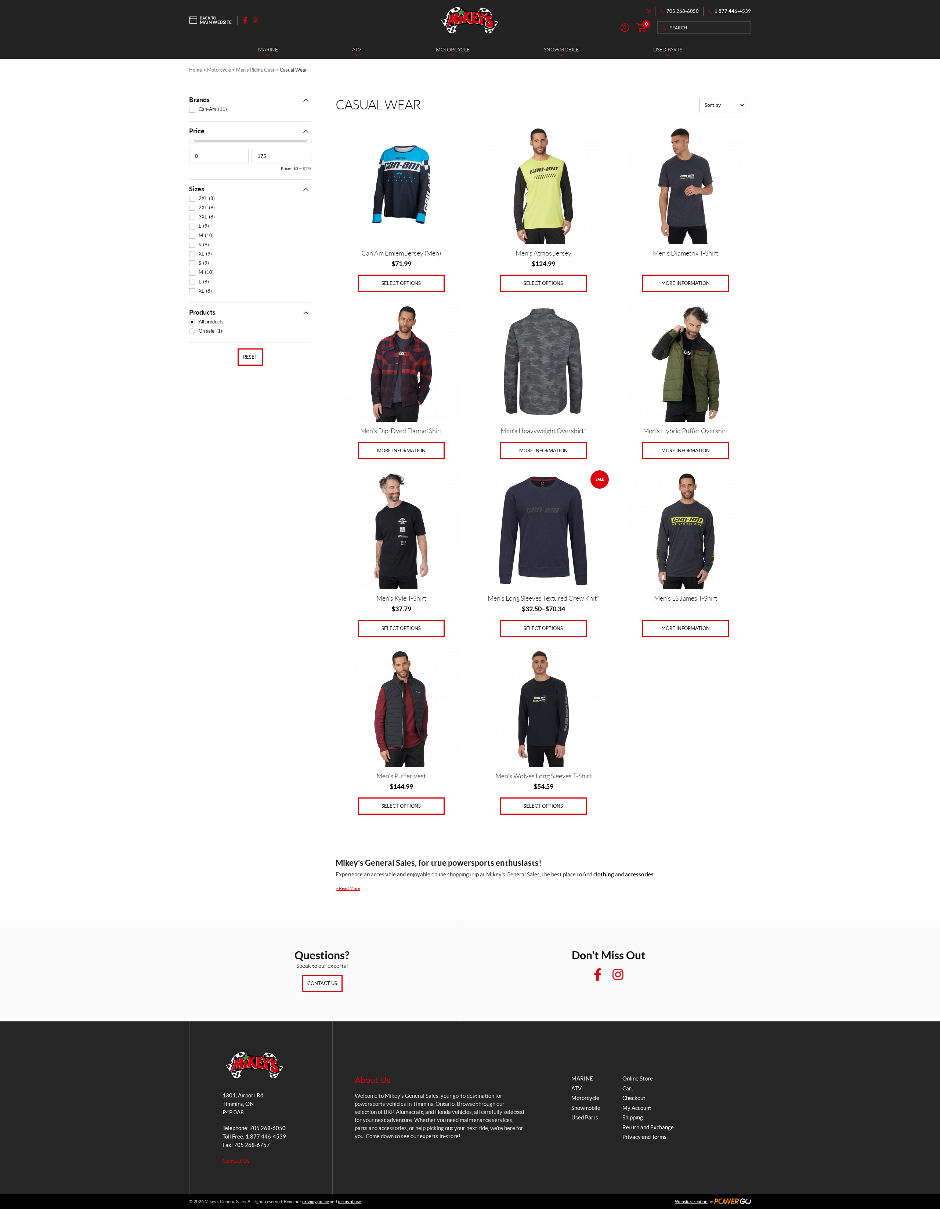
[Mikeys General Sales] (470, 20)
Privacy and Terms (644, 1137)
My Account (636, 1108)
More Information (685, 283)
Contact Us (322, 983)
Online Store (637, 1078)
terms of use (349, 1201)
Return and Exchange (648, 1127)
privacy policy (315, 1201)
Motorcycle (219, 70)
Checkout (634, 1098)
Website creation (691, 1201)
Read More (348, 888)
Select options (401, 283)
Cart (627, 1088)
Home (195, 70)
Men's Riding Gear (255, 70)
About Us (372, 1080)
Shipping (632, 1117)
